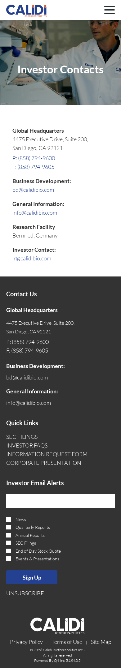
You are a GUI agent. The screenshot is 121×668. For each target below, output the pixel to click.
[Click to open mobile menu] (109, 11)
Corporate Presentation (43, 462)
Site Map (101, 641)
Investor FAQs (26, 445)
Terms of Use (67, 641)
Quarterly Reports (33, 527)
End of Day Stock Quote (38, 551)
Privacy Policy (26, 641)
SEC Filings (22, 436)
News (21, 519)
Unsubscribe (25, 593)
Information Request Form (46, 454)
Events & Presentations (37, 558)
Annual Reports (30, 535)
